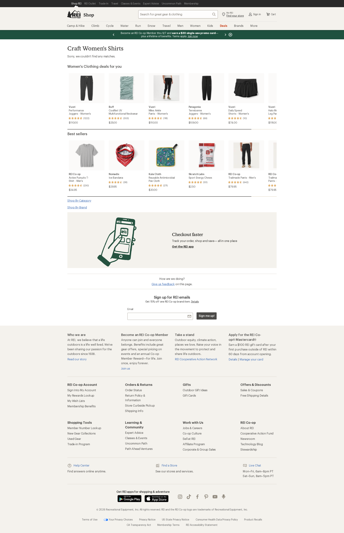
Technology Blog (251, 444)
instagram (180, 497)
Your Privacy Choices (120, 519)
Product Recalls (253, 519)
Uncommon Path (136, 443)
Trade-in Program (78, 444)
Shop (88, 14)
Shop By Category (79, 200)
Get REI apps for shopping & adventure (143, 491)
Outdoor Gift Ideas (195, 390)
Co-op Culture (192, 433)
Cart (273, 14)
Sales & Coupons (251, 390)
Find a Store (169, 465)
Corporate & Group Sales (199, 449)
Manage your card (251, 359)
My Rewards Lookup (80, 395)
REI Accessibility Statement (202, 524)
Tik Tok (189, 497)
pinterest (206, 497)
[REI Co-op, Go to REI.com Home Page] (74, 14)
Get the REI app (183, 246)
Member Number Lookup (84, 428)
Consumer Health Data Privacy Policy (217, 519)
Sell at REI (189, 438)
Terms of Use (89, 519)
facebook (197, 497)
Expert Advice (134, 432)
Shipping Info (134, 410)
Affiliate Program (194, 444)
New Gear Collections (81, 433)
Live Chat (255, 465)
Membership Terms (168, 524)
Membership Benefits (81, 406)
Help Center (81, 465)
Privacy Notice (147, 519)
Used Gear (74, 438)
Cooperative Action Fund (256, 433)
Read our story (77, 359)
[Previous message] (113, 34)
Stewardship (248, 449)
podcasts (224, 497)
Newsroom (247, 438)
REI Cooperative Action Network (196, 359)
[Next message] (225, 34)
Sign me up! (206, 315)
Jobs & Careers (192, 428)
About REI (247, 428)
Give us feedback (163, 284)
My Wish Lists (76, 400)
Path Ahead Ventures (139, 448)
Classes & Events (136, 438)
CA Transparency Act (139, 524)
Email (130, 309)
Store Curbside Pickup (140, 405)
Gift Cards (189, 395)
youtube (215, 497)
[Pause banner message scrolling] (230, 34)
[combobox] (178, 14)
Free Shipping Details (254, 395)
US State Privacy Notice (175, 519)
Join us (125, 368)
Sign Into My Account (81, 390)
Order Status (133, 390)
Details (195, 301)
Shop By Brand (77, 207)
